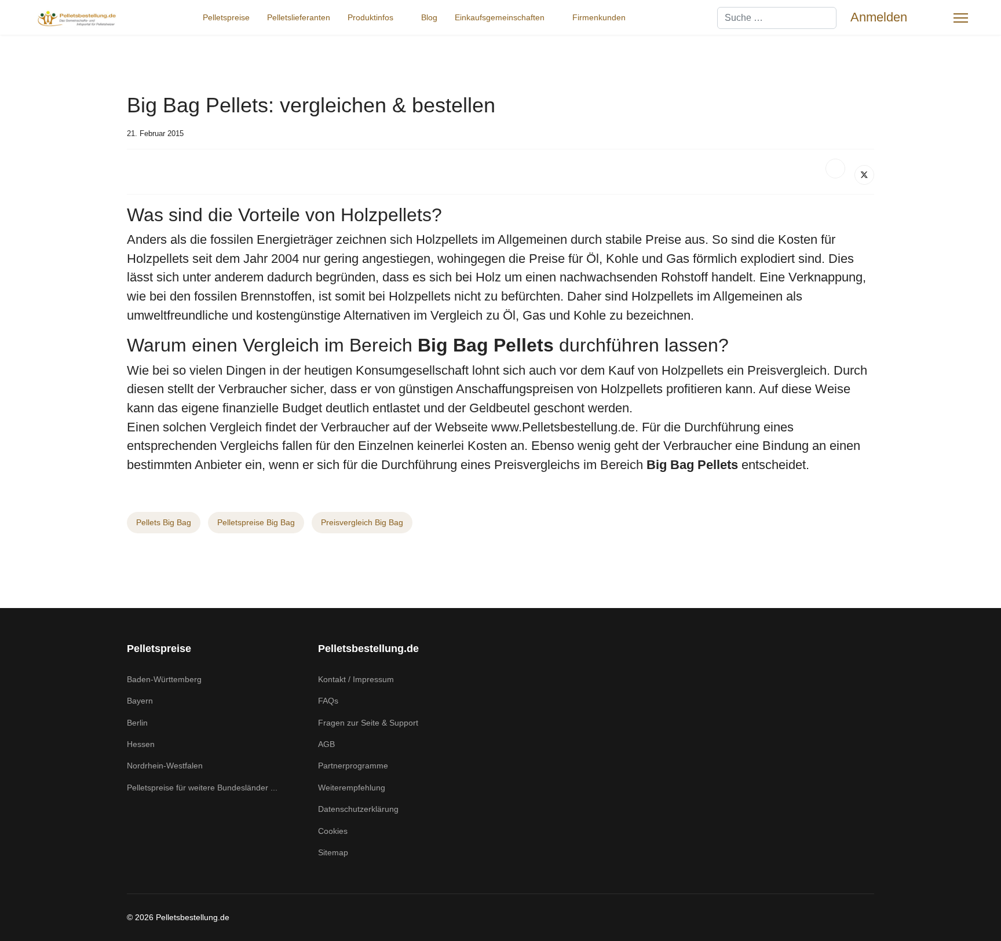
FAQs (328, 700)
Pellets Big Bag (163, 522)
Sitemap (333, 852)
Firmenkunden (599, 17)
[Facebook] (835, 168)
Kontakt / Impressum (356, 679)
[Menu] (960, 18)
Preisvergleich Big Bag (362, 522)
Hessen (141, 744)
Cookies (333, 831)
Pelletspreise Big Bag (256, 522)
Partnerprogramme (353, 765)
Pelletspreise (226, 17)
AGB (326, 744)
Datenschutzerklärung (358, 809)
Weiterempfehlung (351, 787)
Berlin (137, 722)
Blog (429, 17)
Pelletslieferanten (298, 17)
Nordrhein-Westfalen (165, 765)
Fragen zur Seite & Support (368, 722)
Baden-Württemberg (164, 679)
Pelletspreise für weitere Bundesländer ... (202, 787)
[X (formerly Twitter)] (864, 175)
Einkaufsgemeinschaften (500, 17)
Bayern (140, 700)
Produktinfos (370, 17)
